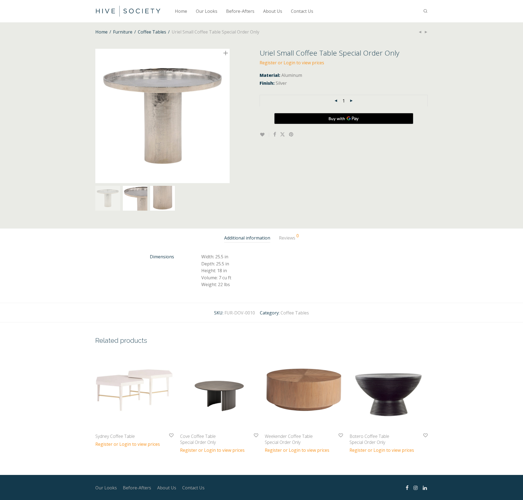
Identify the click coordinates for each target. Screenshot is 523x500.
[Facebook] (407, 487)
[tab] (247, 238)
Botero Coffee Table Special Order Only (369, 439)
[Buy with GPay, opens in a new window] (343, 118)
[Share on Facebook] (274, 134)
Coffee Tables (152, 32)
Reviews (289, 237)
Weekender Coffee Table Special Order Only (289, 439)
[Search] (425, 11)
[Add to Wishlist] (264, 134)
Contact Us (302, 11)
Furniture (122, 32)
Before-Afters (240, 11)
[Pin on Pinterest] (291, 134)
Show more (104, 444)
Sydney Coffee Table (115, 436)
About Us (272, 11)
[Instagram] (415, 487)
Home (181, 11)
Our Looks (206, 11)
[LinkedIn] (425, 487)
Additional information (247, 238)
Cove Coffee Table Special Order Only (198, 439)
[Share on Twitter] (282, 134)
